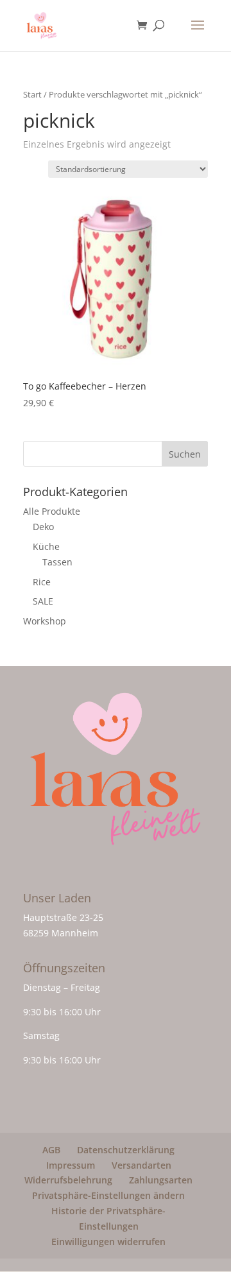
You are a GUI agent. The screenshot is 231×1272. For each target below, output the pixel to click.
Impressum (70, 1165)
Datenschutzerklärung (126, 1150)
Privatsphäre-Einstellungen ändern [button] (108, 1195)
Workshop (44, 621)
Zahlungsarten (161, 1180)
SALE (43, 601)
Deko (43, 526)
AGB (51, 1150)
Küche (46, 546)
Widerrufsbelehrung (68, 1180)
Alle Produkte (51, 511)
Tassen (57, 562)
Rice (42, 582)
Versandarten (141, 1165)
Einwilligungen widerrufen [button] (108, 1241)
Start (32, 94)
